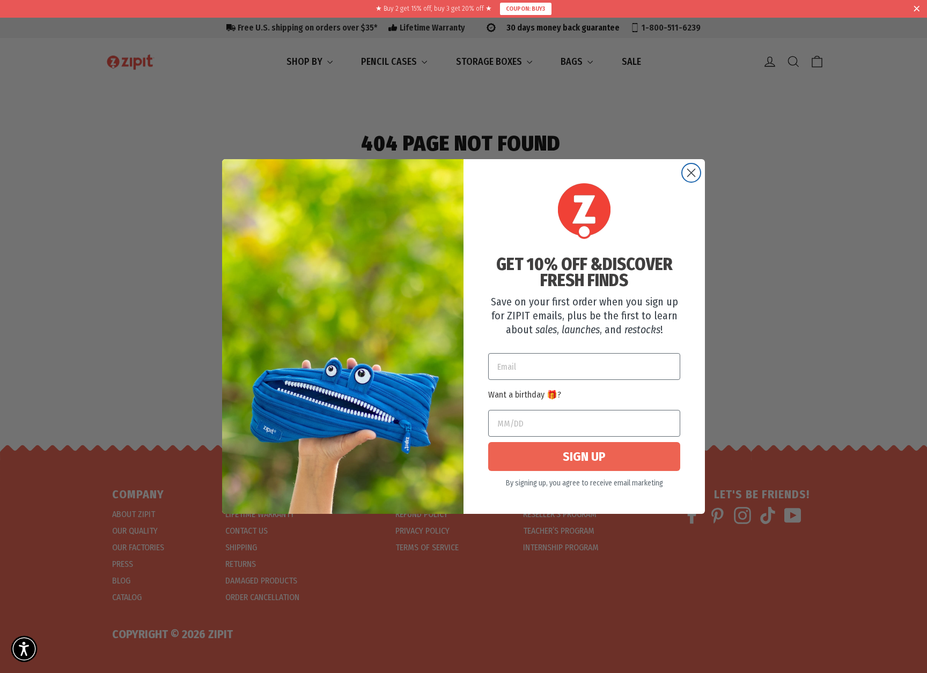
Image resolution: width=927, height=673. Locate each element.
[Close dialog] (691, 172)
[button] (24, 648)
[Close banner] (916, 9)
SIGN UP (584, 456)
